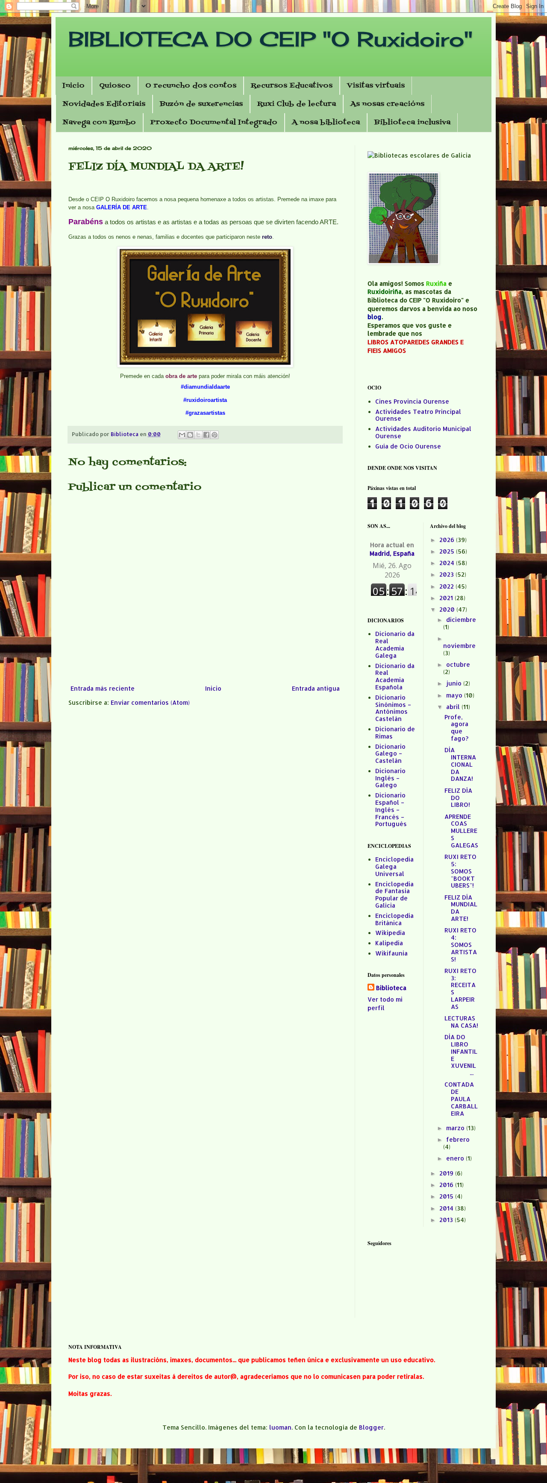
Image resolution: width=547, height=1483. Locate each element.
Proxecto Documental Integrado (213, 122)
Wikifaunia (391, 953)
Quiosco (115, 86)
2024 (447, 562)
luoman (280, 1427)
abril (454, 706)
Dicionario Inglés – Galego (390, 778)
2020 (447, 609)
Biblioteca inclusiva (412, 122)
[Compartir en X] (198, 435)
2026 (447, 539)
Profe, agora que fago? (456, 727)
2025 (447, 551)
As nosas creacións (387, 104)
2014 (447, 1208)
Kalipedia (389, 943)
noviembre (459, 645)
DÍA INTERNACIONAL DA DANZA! (460, 764)
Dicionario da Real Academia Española (395, 676)
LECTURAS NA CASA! (461, 1021)
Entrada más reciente (103, 688)
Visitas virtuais (376, 86)
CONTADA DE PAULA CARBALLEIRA (461, 1099)
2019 (447, 1173)
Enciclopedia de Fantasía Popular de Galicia (394, 894)
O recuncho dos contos (190, 86)
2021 (447, 597)
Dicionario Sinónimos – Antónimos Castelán (393, 708)
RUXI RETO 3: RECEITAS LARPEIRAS (460, 988)
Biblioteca (391, 987)
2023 (447, 574)
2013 (447, 1219)
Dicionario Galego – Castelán (390, 754)
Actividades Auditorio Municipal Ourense (423, 432)
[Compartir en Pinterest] (214, 435)
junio (454, 683)
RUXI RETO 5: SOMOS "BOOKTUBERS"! (460, 871)
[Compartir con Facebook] (206, 435)
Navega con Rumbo (99, 122)
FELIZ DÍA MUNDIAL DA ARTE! (460, 908)
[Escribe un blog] (190, 435)
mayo (455, 695)
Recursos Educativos (291, 86)
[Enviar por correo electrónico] (182, 435)
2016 (447, 1184)
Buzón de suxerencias (201, 104)
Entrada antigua (316, 688)
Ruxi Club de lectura (296, 104)
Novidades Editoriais (104, 104)
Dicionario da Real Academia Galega (395, 644)
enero (456, 1158)
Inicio (73, 86)
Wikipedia (390, 932)
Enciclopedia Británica (394, 919)
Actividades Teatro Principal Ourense (418, 415)
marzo (456, 1127)
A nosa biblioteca (326, 122)
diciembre (461, 619)
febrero (458, 1139)
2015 (447, 1196)
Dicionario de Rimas (395, 732)
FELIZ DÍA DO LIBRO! (458, 798)
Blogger (371, 1427)
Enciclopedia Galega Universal (394, 866)
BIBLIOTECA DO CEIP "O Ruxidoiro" (270, 39)
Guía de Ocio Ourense (408, 446)
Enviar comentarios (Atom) (150, 702)
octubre (458, 664)
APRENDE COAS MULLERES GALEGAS (461, 831)
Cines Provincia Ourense (412, 401)
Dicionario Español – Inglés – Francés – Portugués (391, 809)
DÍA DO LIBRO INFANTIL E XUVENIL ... (460, 1054)
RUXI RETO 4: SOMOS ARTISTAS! (460, 944)
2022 (447, 586)
